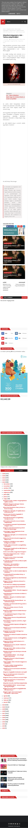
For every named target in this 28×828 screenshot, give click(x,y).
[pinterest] (15, 824)
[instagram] (11, 824)
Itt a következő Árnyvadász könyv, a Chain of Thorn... (14, 575)
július (5, 494)
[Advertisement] (14, 416)
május (5, 499)
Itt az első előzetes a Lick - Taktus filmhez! (12, 275)
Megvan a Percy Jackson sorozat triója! (15, 677)
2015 (3, 717)
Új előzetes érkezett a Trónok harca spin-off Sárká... (14, 680)
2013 (3, 722)
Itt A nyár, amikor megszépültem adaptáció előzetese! (13, 665)
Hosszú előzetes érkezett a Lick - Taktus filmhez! (12, 261)
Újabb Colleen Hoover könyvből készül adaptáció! (14, 618)
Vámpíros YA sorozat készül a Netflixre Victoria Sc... (14, 628)
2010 (3, 728)
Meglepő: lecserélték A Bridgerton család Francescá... (13, 631)
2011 (3, 726)
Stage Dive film (12, 30)
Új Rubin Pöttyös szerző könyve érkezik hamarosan (14, 652)
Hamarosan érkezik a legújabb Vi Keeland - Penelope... (13, 514)
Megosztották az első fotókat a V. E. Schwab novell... (13, 642)
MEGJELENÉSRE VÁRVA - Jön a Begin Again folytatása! (13, 655)
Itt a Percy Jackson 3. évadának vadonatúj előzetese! (16, 784)
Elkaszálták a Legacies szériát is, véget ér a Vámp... (14, 621)
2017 (3, 713)
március (6, 698)
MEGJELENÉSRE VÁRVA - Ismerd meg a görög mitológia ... (14, 685)
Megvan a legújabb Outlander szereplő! (15, 672)
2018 (3, 711)
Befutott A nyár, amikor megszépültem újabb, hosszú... (15, 501)
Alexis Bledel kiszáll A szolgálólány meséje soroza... (13, 518)
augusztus (7, 492)
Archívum (7, 470)
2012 (3, 724)
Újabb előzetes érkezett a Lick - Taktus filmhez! (14, 246)
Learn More (11, 13)
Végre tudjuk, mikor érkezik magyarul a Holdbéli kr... (15, 662)
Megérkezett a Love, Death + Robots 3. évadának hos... (14, 645)
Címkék (21, 470)
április (5, 696)
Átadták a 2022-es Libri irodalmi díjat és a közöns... (15, 571)
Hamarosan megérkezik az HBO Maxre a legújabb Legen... (15, 549)
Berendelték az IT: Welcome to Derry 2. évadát (17, 772)
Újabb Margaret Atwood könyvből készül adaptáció (15, 568)
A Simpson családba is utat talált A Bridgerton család (13, 542)
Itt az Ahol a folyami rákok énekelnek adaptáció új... (14, 587)
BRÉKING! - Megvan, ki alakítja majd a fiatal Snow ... (14, 597)
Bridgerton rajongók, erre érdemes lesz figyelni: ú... (15, 535)
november (7, 486)
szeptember (7, 490)
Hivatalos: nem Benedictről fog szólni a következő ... (14, 604)
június (5, 496)
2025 (3, 476)
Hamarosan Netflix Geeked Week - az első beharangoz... (14, 601)
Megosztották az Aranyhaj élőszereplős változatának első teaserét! (16, 779)
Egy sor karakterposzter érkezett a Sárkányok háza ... (13, 674)
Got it (18, 13)
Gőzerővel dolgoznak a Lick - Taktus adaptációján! (14, 554)
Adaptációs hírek (10, 29)
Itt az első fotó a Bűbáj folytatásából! (14, 584)
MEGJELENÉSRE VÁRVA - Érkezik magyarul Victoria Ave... (15, 590)
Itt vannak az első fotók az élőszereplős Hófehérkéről (15, 561)
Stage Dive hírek (20, 30)
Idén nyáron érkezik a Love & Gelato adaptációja (14, 521)
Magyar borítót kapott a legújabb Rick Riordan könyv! (14, 689)
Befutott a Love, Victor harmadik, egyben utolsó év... (13, 557)
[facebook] (9, 824)
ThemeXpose (17, 826)
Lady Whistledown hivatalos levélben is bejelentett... (14, 594)
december (7, 484)
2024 (3, 478)
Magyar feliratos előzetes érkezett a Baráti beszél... (14, 581)
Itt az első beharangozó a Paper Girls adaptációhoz (14, 614)
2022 (3, 482)
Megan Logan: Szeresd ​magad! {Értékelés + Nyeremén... (12, 692)
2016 (3, 715)
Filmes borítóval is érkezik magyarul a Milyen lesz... (14, 538)
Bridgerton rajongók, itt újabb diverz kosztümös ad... (14, 511)
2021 (3, 705)
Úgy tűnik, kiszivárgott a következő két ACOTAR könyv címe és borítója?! (17, 759)
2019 (3, 709)
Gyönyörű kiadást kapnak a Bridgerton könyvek (15, 624)
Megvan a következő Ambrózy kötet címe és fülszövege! (14, 528)
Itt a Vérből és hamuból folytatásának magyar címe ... (14, 525)
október (6, 488)
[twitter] (13, 824)
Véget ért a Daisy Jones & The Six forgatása (13, 607)
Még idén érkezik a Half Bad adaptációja (15, 683)
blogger (24, 297)
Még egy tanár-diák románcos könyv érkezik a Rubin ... (14, 648)
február (6, 700)
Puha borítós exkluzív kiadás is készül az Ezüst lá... (15, 635)
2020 (3, 707)
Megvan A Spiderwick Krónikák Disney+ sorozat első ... (14, 611)
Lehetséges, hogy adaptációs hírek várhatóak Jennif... (13, 532)
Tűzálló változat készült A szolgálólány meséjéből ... (14, 545)
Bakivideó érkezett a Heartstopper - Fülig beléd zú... (14, 659)
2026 (3, 473)
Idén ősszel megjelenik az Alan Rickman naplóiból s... (15, 578)
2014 (3, 719)
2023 (3, 480)
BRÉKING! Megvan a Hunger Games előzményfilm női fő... (13, 504)
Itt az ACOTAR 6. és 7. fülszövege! (16, 765)
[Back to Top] (19, 824)
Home (4, 29)
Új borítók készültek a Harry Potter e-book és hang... (14, 508)
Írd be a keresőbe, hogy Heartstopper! (14, 552)
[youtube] (17, 824)
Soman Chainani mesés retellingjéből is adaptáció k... (15, 638)
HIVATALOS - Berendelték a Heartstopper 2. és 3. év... (11, 564)
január (6, 702)
